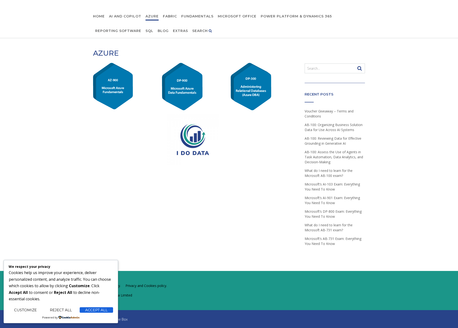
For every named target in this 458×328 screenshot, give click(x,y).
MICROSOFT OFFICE (237, 16)
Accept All (96, 310)
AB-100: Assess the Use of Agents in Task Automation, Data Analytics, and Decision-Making (334, 157)
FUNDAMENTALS (197, 16)
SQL (149, 31)
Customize (25, 310)
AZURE (152, 16)
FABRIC (170, 16)
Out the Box (118, 319)
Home (99, 16)
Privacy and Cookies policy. (146, 285)
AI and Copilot (125, 16)
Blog (163, 31)
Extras (180, 31)
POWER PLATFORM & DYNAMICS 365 (296, 16)
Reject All (61, 310)
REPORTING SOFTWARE (118, 31)
